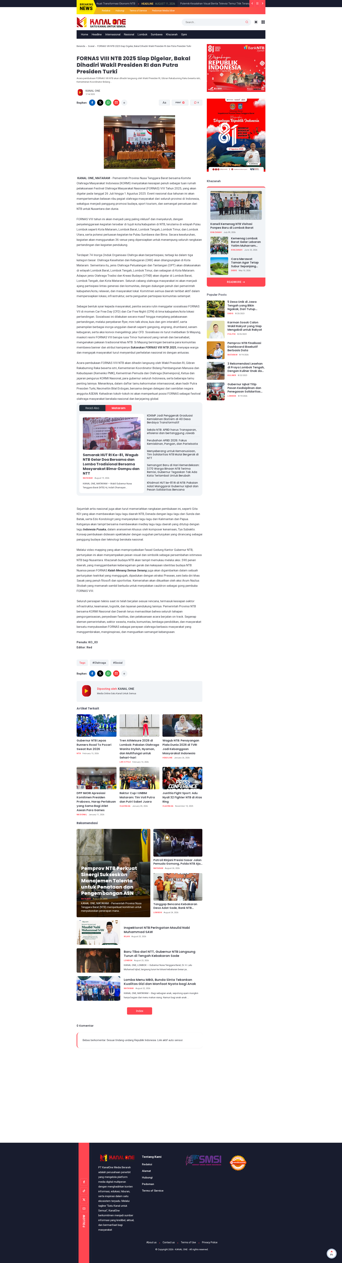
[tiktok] (83, 1190)
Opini (184, 34)
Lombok (142, 34)
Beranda (81, 46)
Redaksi (106, 10)
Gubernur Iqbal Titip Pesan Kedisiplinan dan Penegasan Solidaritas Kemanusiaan (244, 388)
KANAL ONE (181, 1249)
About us (151, 1242)
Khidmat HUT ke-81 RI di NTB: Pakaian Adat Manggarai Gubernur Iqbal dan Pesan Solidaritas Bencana (172, 486)
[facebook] (92, 103)
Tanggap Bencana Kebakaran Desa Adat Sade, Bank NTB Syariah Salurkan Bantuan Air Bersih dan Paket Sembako (175, 906)
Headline (110, 3)
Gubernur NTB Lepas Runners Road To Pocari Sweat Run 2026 (94, 744)
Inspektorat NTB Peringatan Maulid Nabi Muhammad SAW (157, 929)
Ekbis (234, 270)
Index (139, 1011)
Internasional (112, 34)
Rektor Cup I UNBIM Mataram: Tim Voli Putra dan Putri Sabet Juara (137, 797)
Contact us (169, 1242)
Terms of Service (138, 10)
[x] (100, 103)
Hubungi (120, 10)
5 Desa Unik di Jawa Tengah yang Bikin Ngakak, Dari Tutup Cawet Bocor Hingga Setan (242, 305)
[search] (246, 22)
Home (84, 34)
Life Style (125, 762)
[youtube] (83, 1208)
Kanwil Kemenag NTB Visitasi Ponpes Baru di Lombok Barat (231, 226)
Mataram (118, 408)
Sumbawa (156, 34)
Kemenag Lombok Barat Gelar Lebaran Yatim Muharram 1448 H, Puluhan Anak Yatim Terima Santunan (246, 242)
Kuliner (231, 375)
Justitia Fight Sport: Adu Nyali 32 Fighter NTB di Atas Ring (182, 797)
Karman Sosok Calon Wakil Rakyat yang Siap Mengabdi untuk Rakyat (244, 326)
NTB (79, 753)
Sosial (91, 46)
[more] (124, 103)
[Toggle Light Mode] (256, 22)
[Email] (116, 103)
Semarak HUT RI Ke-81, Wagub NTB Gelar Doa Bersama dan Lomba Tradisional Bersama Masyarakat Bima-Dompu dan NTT (111, 464)
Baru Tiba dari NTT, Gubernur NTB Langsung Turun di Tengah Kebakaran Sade (159, 953)
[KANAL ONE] (101, 22)
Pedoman (148, 1184)
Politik (231, 334)
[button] (178, 116)
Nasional (129, 34)
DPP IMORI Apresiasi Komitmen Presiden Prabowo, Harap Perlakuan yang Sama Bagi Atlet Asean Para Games (96, 801)
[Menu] (263, 22)
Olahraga (125, 806)
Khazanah (172, 34)
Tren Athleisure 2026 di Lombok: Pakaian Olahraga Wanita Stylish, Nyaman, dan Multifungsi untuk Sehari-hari (139, 749)
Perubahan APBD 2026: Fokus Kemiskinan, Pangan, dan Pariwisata (172, 442)
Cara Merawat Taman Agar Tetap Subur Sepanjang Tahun (245, 262)
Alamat (146, 1171)
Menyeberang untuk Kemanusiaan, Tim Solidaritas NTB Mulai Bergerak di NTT (173, 454)
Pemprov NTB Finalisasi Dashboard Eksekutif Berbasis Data (244, 346)
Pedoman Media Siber (163, 10)
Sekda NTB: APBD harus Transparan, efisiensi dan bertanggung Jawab (171, 431)
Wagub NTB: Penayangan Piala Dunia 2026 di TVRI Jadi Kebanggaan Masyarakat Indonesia (180, 746)
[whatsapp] (108, 103)
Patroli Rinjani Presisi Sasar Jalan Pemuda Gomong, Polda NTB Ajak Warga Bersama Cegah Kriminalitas (177, 862)
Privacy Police (209, 1242)
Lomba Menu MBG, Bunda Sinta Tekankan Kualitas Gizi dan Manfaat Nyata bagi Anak (160, 981)
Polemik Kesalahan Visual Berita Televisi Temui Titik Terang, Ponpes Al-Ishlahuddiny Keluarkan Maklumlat (205, 3)
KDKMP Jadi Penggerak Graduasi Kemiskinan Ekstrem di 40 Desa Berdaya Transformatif (170, 419)
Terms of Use (188, 1242)
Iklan (127, 936)
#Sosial (118, 662)
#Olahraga (99, 662)
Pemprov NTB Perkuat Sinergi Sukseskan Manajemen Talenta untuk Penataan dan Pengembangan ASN (109, 880)
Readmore (234, 281)
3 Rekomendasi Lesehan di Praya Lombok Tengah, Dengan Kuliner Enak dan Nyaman (246, 367)
